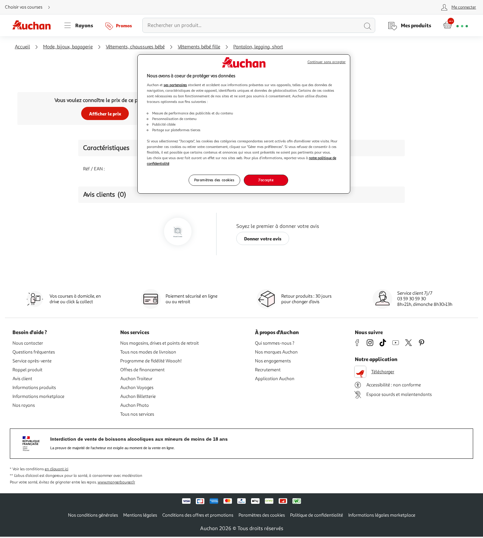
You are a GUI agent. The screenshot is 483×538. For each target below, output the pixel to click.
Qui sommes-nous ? (274, 343)
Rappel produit (27, 370)
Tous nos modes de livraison (148, 352)
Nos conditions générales (93, 515)
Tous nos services (137, 414)
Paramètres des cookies (214, 180)
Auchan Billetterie (138, 396)
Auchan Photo (134, 405)
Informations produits (34, 387)
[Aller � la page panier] (455, 25)
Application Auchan (274, 378)
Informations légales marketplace (381, 515)
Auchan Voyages (136, 387)
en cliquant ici (56, 469)
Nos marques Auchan (276, 352)
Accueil (22, 47)
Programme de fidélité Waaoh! (151, 361)
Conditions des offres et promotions (197, 515)
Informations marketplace (38, 396)
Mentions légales (140, 515)
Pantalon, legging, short (258, 47)
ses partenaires (175, 85)
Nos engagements (273, 361)
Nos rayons (23, 405)
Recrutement (268, 370)
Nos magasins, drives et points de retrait (159, 343)
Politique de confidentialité (316, 515)
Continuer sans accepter (327, 62)
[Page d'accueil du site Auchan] (34, 25)
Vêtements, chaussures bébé (135, 47)
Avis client (22, 378)
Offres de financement (142, 370)
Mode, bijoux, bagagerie (68, 47)
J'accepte (265, 180)
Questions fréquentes (33, 352)
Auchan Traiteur (136, 378)
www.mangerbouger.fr (116, 482)
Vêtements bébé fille (199, 47)
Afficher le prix (105, 113)
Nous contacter (27, 343)
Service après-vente (32, 361)
